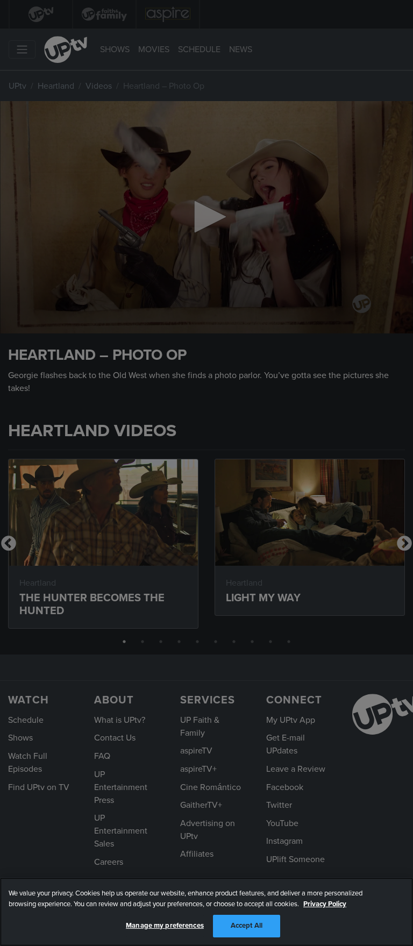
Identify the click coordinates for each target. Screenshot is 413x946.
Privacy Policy (324, 904)
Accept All (246, 925)
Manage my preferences (165, 925)
